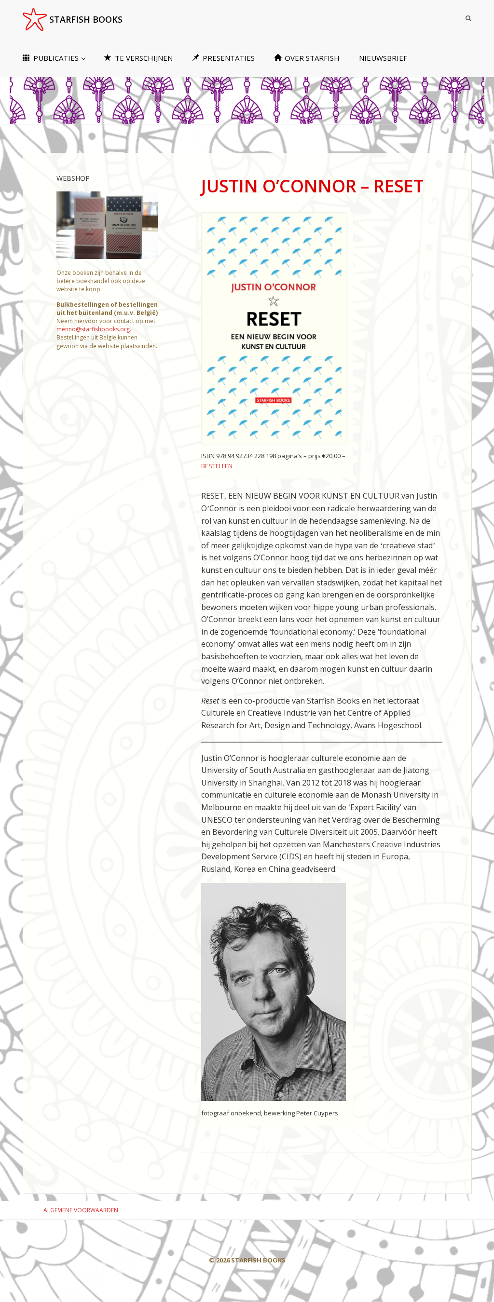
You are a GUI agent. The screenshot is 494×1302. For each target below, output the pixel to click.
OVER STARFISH (311, 58)
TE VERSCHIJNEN (143, 58)
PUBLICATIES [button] (56, 58)
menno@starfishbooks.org (93, 329)
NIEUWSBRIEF (383, 58)
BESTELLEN (217, 465)
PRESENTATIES (228, 58)
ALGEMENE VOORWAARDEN (80, 1210)
